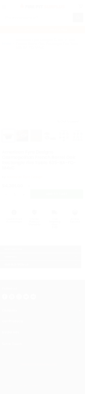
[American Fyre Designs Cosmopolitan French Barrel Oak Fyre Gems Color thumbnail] (77, 135)
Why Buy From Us (17, 264)
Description (13, 249)
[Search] (78, 17)
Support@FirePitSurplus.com (38, 363)
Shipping (11, 257)
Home (6, 44)
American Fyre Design (25, 177)
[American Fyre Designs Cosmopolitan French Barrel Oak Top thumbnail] (22, 135)
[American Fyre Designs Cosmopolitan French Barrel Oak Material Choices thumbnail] (36, 135)
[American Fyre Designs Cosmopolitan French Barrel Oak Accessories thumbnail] (50, 135)
